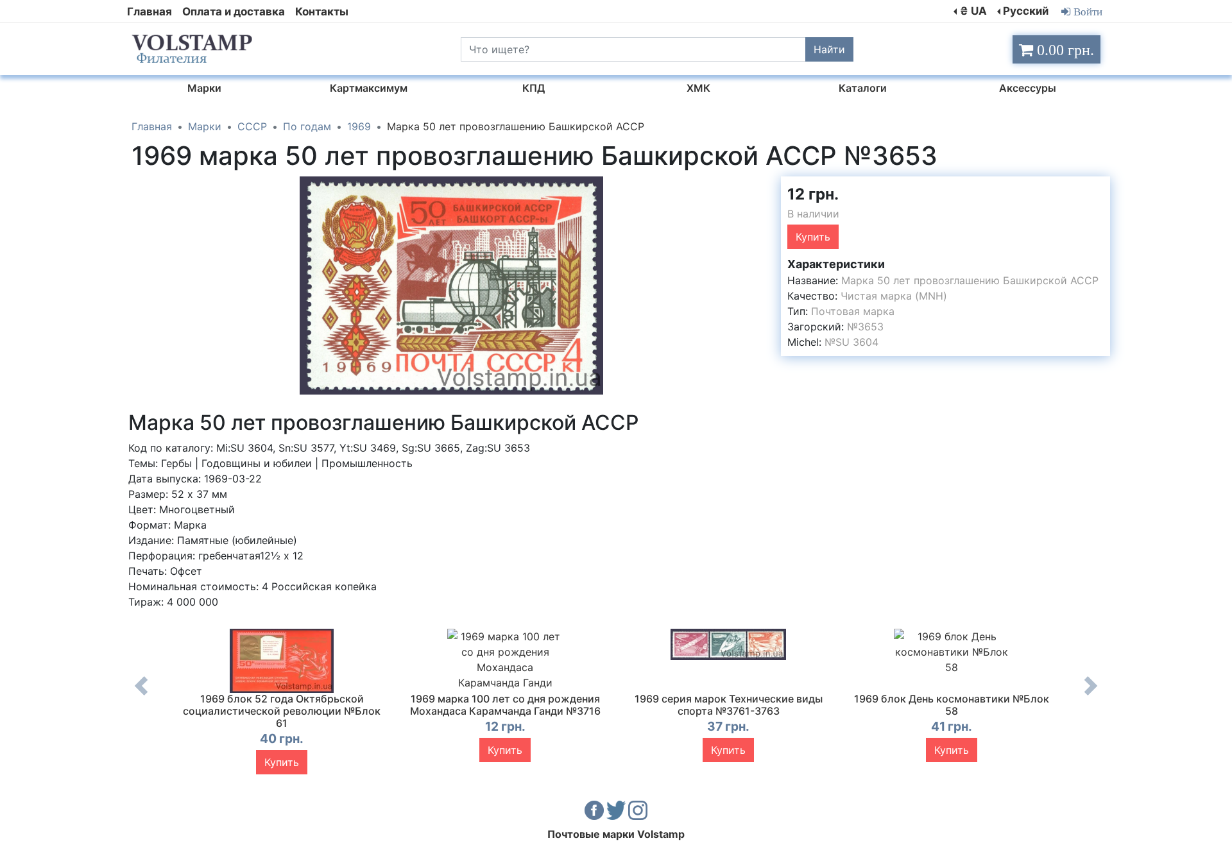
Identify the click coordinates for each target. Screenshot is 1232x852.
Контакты (321, 11)
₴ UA (973, 10)
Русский (1025, 10)
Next (1090, 695)
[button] (759, 188)
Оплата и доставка (233, 11)
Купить (813, 236)
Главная (149, 11)
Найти (829, 49)
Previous (141, 695)
